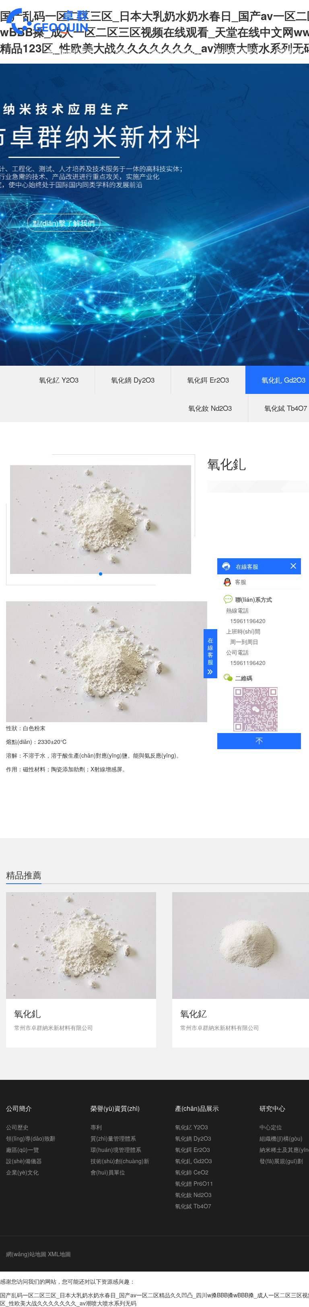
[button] (100, 574)
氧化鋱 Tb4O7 (193, 1206)
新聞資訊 (288, 51)
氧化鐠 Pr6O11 (194, 1183)
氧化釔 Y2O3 (58, 380)
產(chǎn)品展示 (237, 51)
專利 (96, 1127)
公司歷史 (17, 1127)
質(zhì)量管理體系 (113, 1138)
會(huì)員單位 (108, 1172)
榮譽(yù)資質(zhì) (174, 51)
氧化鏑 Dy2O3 (132, 380)
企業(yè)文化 (22, 1172)
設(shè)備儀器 (24, 1161)
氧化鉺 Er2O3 (208, 380)
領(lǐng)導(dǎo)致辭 (31, 1138)
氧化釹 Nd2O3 (210, 408)
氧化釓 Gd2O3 (193, 1161)
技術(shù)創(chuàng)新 (120, 1161)
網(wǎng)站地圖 (26, 1254)
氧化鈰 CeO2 (191, 1172)
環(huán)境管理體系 (116, 1149)
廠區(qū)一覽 (22, 1149)
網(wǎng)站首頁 (69, 51)
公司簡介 (121, 51)
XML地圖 (59, 1254)
